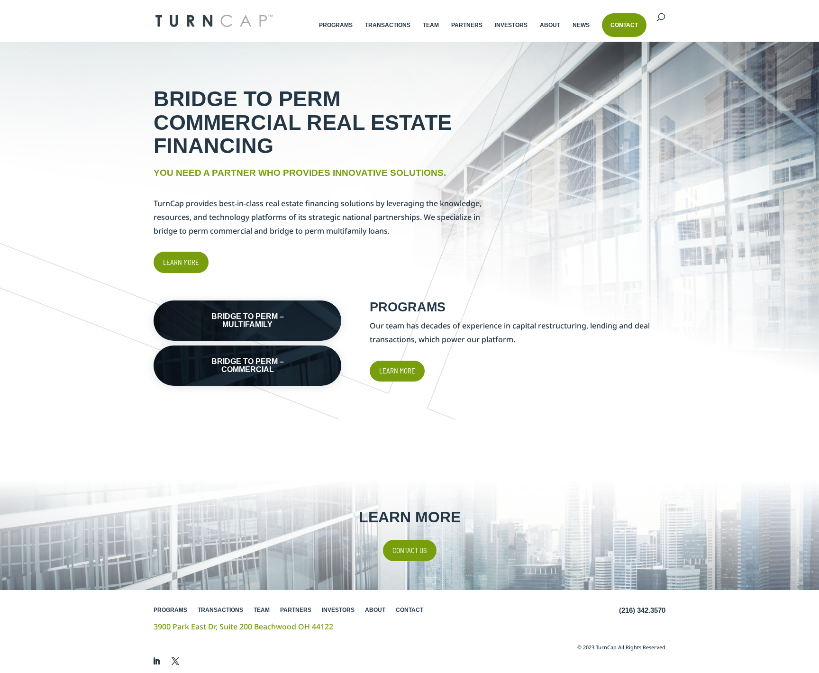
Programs (336, 25)
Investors (511, 25)
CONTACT (624, 25)
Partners (466, 25)
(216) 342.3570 (642, 610)
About (550, 25)
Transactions (387, 25)
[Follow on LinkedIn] (156, 661)
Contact (409, 610)
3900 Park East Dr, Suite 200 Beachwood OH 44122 (243, 626)
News (581, 25)
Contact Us (409, 550)
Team (431, 25)
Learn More (181, 262)
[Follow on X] (175, 661)
